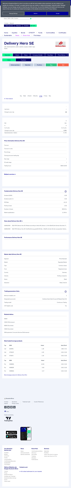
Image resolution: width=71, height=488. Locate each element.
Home (6, 33)
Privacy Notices (52, 9)
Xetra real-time (9, 25)
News (17, 35)
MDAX (5, 318)
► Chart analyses (8, 98)
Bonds (23, 33)
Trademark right (26, 401)
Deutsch (12, 23)
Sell (63, 65)
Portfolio (26, 25)
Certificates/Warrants (10, 461)
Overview (7, 55)
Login (33, 25)
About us (34, 453)
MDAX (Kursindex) (8, 325)
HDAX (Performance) (9, 322)
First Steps (7, 464)
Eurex (5, 479)
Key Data (50, 55)
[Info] (66, 191)
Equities (14, 33)
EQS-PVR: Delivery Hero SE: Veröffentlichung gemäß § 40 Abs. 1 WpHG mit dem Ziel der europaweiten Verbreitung (39, 229)
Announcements (25, 453)
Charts (17, 55)
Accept (57, 13)
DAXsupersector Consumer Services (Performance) (16, 332)
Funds (40, 33)
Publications (35, 459)
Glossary (34, 458)
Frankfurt (23, 60)
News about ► (13, 221)
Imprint (6, 403)
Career (6, 471)
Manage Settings (13, 13)
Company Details (37, 55)
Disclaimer (14, 401)
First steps (37, 35)
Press (5, 473)
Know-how (26, 35)
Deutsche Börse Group (10, 478)
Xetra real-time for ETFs (50, 456)
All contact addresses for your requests (31, 471)
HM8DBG (11, 364)
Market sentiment (25, 454)
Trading (34, 456)
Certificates (62, 33)
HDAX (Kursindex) (8, 329)
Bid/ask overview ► (10, 174)
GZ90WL (11, 348)
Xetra (9, 60)
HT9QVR (11, 352)
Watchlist (18, 25)
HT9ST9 (11, 355)
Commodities (50, 33)
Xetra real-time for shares (51, 454)
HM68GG (11, 371)
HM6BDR (11, 367)
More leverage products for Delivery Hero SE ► (15, 375)
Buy (51, 65)
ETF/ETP (32, 33)
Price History (61, 55)
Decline (35, 13)
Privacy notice (15, 403)
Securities (34, 454)
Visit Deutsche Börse (37, 451)
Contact (6, 23)
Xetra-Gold (7, 481)
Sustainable (8, 35)
